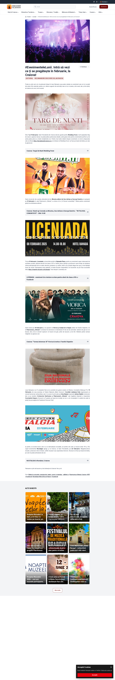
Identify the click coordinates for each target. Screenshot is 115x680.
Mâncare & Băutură (68, 12)
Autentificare (93, 7)
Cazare (92, 12)
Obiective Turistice (27, 12)
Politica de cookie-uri (106, 670)
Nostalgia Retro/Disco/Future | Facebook (45, 476)
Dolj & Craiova (13, 12)
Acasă (29, 16)
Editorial (29, 78)
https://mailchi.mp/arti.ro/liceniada (39, 269)
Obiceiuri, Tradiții (52, 12)
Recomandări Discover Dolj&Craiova (49, 78)
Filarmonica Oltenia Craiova (77, 474)
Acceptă (94, 675)
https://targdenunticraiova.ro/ (43, 141)
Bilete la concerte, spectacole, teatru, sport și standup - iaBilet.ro (48, 474)
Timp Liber (82, 12)
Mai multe (57, 590)
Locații (34, 16)
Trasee (40, 12)
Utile (100, 12)
